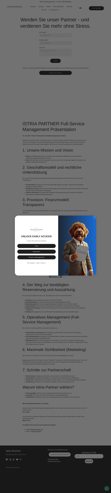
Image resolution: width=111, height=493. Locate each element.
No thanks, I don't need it (36, 263)
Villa (36, 246)
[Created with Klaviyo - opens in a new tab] (55, 276)
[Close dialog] (94, 217)
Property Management (36, 257)
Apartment (36, 251)
